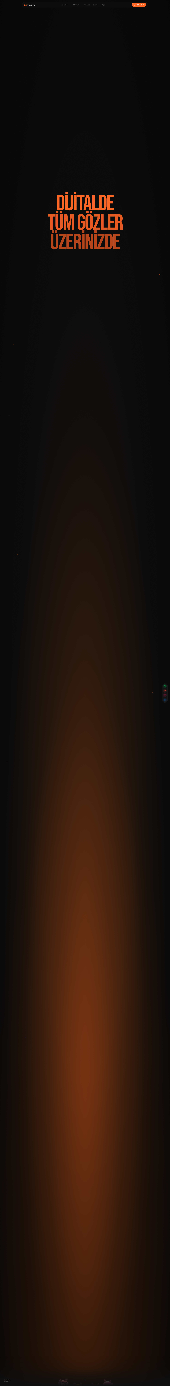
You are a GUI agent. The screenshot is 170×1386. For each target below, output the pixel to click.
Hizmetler (64, 5)
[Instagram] (165, 695)
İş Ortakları (86, 5)
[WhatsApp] (165, 686)
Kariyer (95, 5)
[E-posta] (165, 691)
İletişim (103, 5)
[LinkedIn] (165, 700)
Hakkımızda (76, 5)
